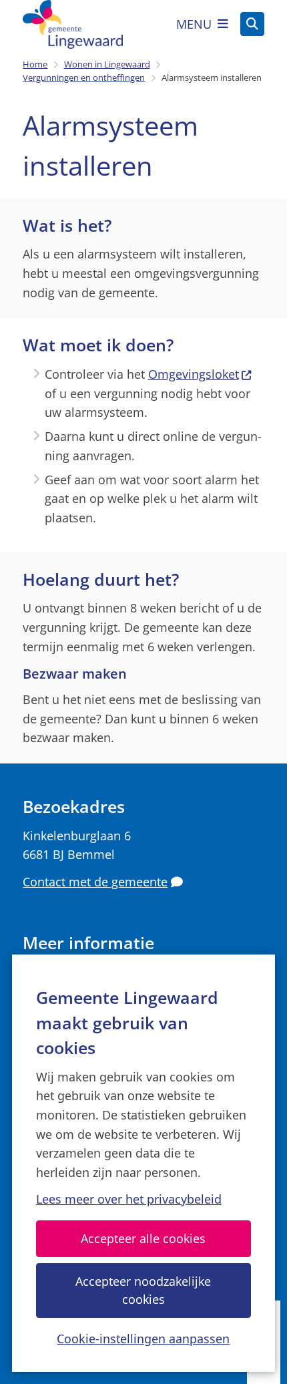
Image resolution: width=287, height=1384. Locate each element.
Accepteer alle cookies (143, 1238)
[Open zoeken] (252, 24)
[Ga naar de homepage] (73, 24)
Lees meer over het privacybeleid (129, 1199)
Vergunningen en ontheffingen (84, 77)
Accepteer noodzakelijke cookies (143, 1290)
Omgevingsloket (193, 374)
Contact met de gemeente (95, 882)
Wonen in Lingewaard (107, 64)
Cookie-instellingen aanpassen (143, 1339)
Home (35, 64)
